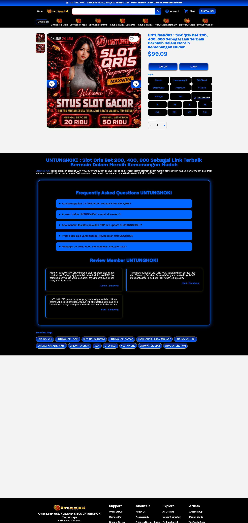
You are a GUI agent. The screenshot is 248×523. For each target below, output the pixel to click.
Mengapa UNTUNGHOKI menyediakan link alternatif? (94, 246)
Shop (40, 11)
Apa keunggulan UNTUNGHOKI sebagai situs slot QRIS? (96, 203)
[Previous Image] (52, 84)
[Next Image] (136, 84)
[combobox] (113, 11)
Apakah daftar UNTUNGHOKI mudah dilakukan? (91, 214)
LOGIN (193, 66)
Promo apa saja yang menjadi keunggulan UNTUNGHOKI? (97, 235)
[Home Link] (57, 11)
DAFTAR (163, 66)
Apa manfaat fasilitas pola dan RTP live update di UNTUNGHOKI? (102, 225)
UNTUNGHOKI (43, 171)
